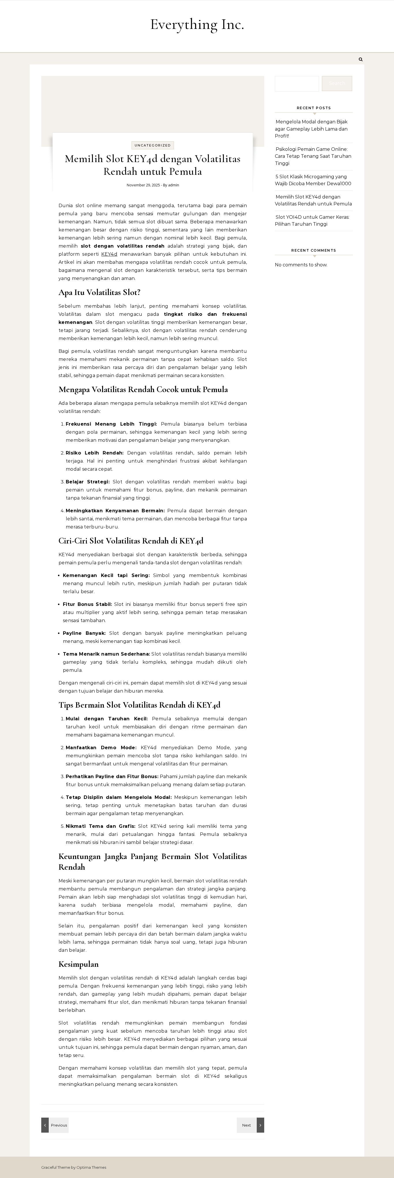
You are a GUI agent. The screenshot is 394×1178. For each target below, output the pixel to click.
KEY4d (109, 254)
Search (337, 83)
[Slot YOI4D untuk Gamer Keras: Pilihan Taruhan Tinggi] (251, 1125)
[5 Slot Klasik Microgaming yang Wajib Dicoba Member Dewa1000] (54, 1125)
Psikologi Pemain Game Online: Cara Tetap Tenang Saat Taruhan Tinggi (313, 156)
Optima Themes (91, 1167)
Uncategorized (153, 145)
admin (173, 185)
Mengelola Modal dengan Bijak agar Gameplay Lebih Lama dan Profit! (311, 129)
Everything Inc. (197, 23)
